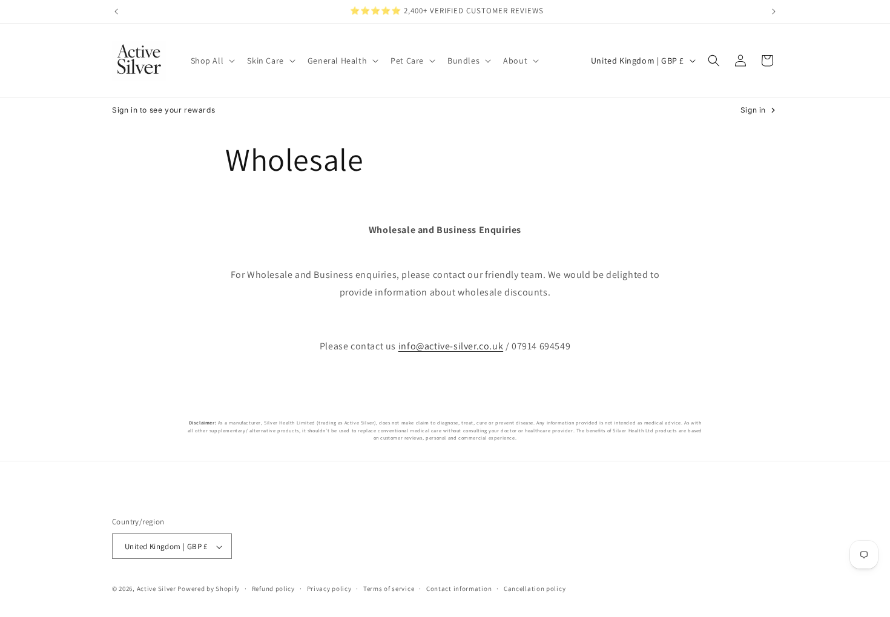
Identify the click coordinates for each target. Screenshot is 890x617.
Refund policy (273, 588)
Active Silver (156, 589)
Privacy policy (329, 588)
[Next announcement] (773, 11)
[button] (211, 60)
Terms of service (388, 588)
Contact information (459, 588)
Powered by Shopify (208, 589)
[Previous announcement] (116, 11)
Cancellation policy (534, 588)
